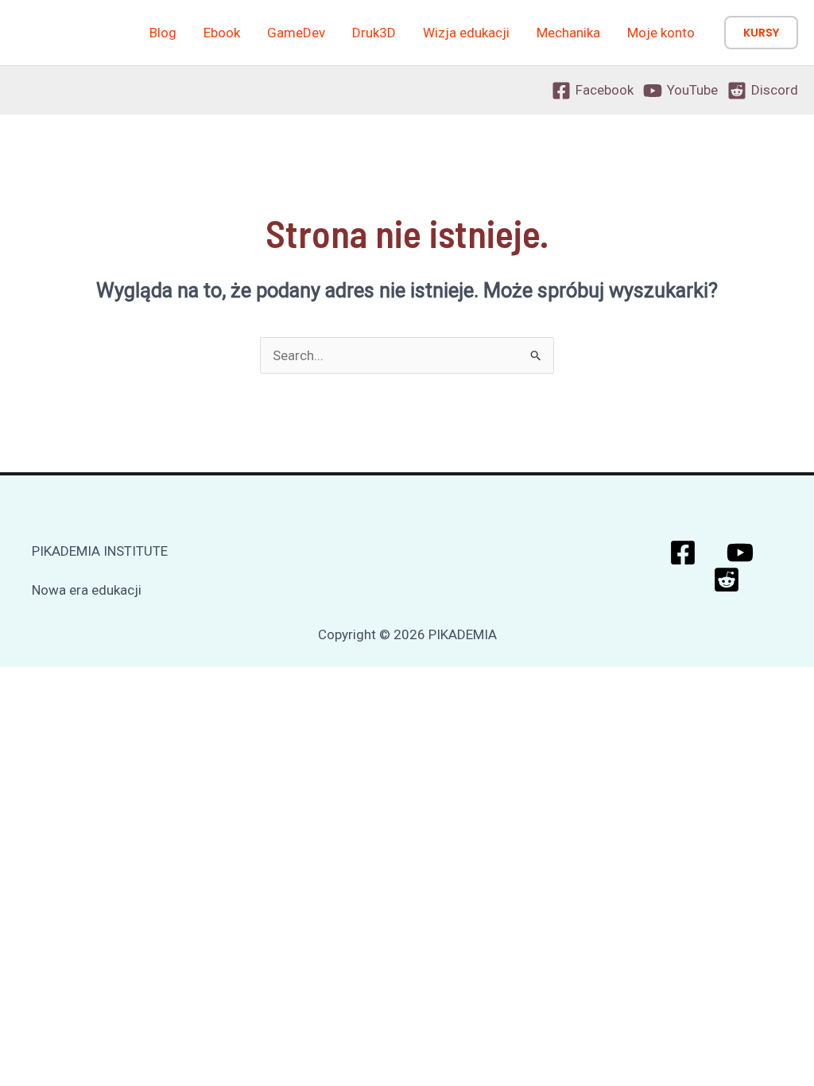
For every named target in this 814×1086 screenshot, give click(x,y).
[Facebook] (682, 552)
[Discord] (726, 579)
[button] (761, 32)
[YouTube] (740, 552)
